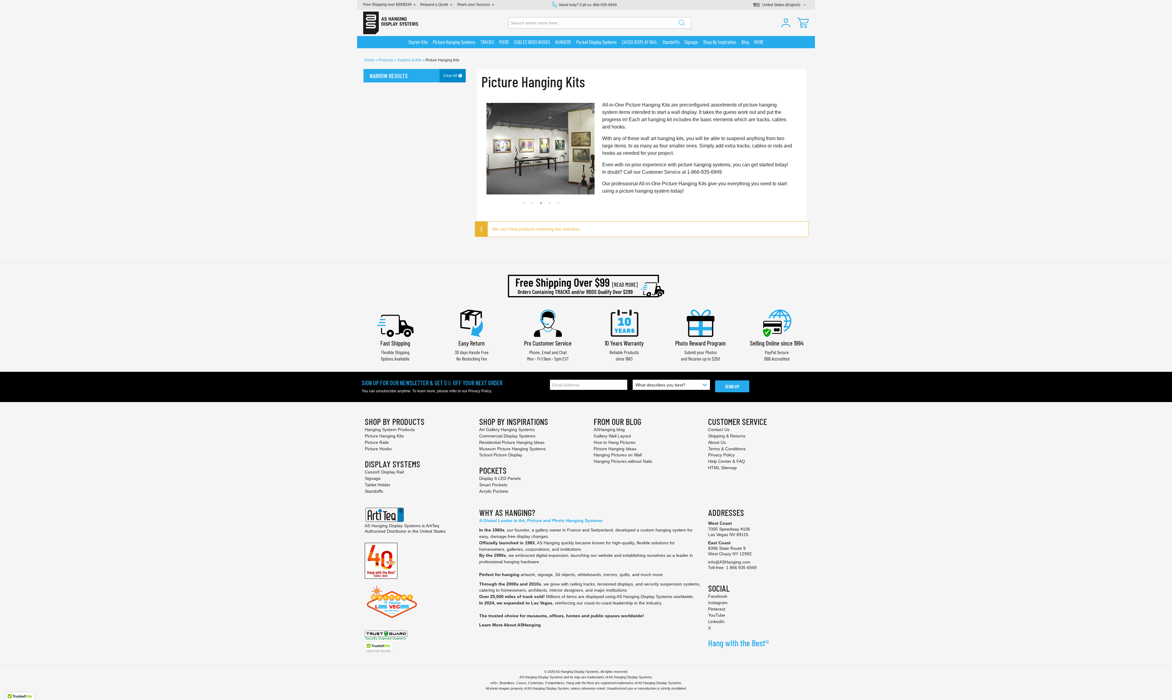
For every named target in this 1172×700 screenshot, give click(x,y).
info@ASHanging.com (729, 562)
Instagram (718, 602)
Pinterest (716, 609)
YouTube (716, 615)
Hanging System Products (390, 429)
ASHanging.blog (609, 429)
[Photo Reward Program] (700, 322)
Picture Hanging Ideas (615, 448)
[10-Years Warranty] (624, 322)
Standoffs (374, 491)
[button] (785, 22)
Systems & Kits (409, 60)
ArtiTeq (432, 525)
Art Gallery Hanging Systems (507, 429)
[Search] (682, 23)
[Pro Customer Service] (548, 322)
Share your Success (473, 4)
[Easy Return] (471, 322)
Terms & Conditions (727, 448)
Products (386, 60)
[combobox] (599, 22)
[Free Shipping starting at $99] (586, 286)
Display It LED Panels (500, 478)
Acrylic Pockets (493, 491)
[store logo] (390, 23)
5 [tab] (555, 200)
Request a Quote (434, 4)
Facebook (717, 596)
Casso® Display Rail (384, 472)
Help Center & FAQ (726, 461)
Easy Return (471, 343)
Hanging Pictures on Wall (618, 454)
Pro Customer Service (548, 343)
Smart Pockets (493, 484)
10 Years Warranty (624, 343)
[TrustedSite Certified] (378, 647)
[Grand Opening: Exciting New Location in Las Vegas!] (392, 601)
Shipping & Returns (726, 435)
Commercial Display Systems (507, 435)
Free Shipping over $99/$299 (387, 4)
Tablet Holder (377, 484)
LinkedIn (716, 621)
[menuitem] (418, 42)
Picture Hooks (378, 448)
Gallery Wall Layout (612, 435)
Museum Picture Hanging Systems (512, 448)
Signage (373, 478)
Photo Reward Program (700, 343)
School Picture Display (500, 454)
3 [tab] (538, 200)
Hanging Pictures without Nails (623, 461)
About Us (717, 442)
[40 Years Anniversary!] (381, 560)
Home (369, 60)
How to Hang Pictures (614, 442)
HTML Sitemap (722, 467)
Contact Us (718, 429)
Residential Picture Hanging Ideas (511, 442)
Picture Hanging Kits (384, 435)
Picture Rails (377, 442)
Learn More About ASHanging (510, 624)
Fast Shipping (395, 343)
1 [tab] (521, 200)
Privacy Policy (479, 391)
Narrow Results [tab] (389, 75)
